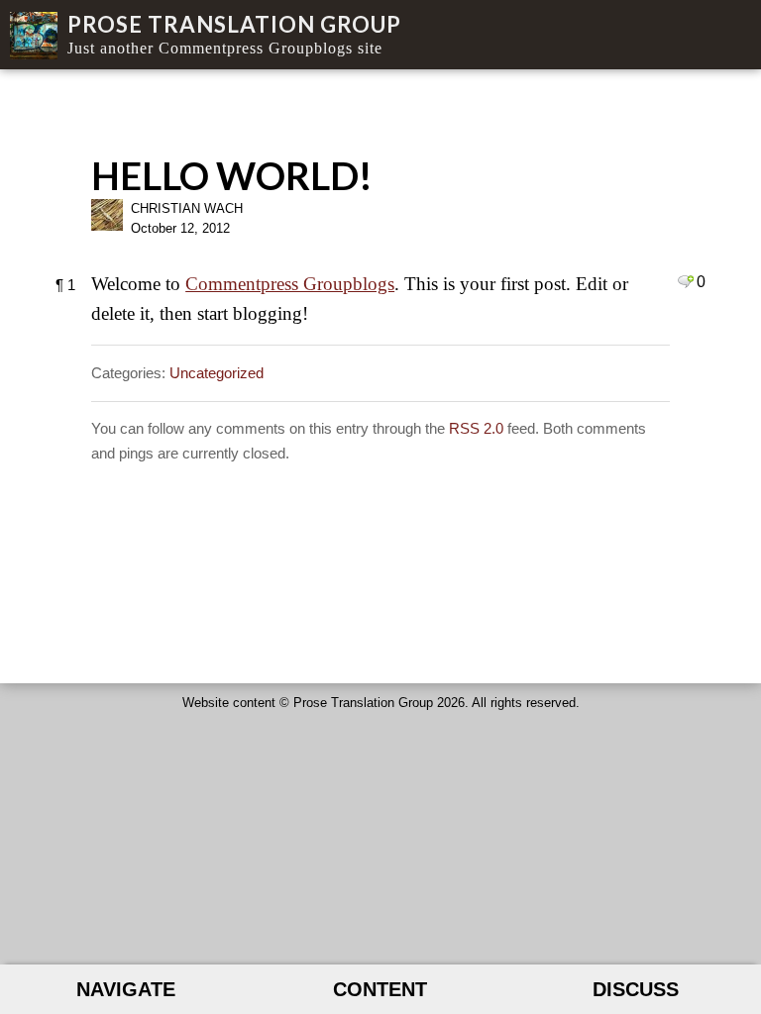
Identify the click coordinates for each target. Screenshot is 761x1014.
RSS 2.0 (476, 428)
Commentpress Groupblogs (289, 283)
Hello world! (232, 175)
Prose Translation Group (234, 24)
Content (380, 989)
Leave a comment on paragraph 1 (685, 281)
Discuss (636, 989)
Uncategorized (216, 372)
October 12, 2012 (180, 228)
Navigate (125, 989)
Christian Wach (187, 208)
